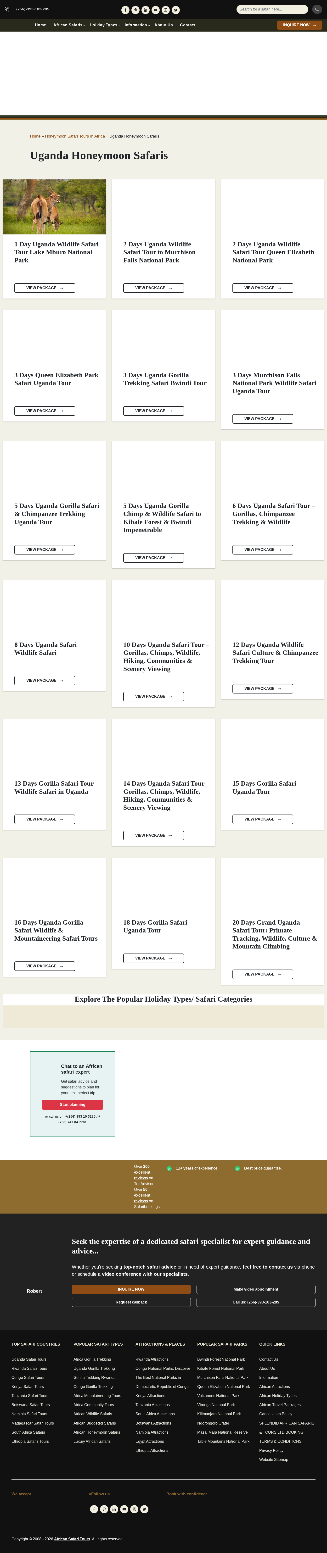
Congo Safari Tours (27, 1378)
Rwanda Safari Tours (29, 1368)
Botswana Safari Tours (30, 1405)
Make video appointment (256, 1289)
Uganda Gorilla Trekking (94, 1368)
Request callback (131, 1302)
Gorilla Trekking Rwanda (94, 1378)
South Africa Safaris (28, 1432)
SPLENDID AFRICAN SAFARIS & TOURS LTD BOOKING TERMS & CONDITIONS (286, 1432)
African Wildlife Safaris (92, 1414)
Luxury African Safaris (92, 1441)
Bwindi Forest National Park (221, 1359)
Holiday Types (104, 25)
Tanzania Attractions (152, 1405)
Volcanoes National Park (218, 1396)
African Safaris (68, 25)
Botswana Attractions (153, 1423)
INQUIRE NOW (296, 25)
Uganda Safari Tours (28, 1359)
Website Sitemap (273, 1460)
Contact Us (268, 1359)
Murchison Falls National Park (222, 1378)
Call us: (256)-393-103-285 (256, 1302)
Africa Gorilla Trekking (92, 1359)
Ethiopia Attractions (151, 1450)
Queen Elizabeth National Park (223, 1387)
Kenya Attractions (150, 1396)
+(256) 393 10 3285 (80, 1116)
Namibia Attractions (152, 1432)
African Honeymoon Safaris (96, 1432)
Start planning (72, 1105)
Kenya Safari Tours (27, 1387)
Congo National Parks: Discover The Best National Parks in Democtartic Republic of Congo (162, 1377)
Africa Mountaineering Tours (97, 1396)
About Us (163, 25)
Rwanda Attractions (152, 1359)
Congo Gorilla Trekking (93, 1387)
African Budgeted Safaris (94, 1423)
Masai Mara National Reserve (222, 1432)
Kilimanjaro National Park (219, 1414)
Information (136, 25)
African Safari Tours (72, 1539)
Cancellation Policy (275, 1414)
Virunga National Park (216, 1405)
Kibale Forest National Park (220, 1368)
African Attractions (274, 1387)
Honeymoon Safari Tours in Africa (75, 136)
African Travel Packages (280, 1405)
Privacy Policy (271, 1450)
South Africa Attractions (155, 1414)
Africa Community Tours (93, 1405)
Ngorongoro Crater (213, 1423)
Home (40, 25)
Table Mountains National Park (223, 1441)
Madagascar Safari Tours (32, 1423)
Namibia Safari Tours (29, 1414)
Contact (187, 25)
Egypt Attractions (149, 1441)
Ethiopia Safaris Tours (30, 1441)
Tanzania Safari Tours (29, 1396)
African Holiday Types (278, 1396)
